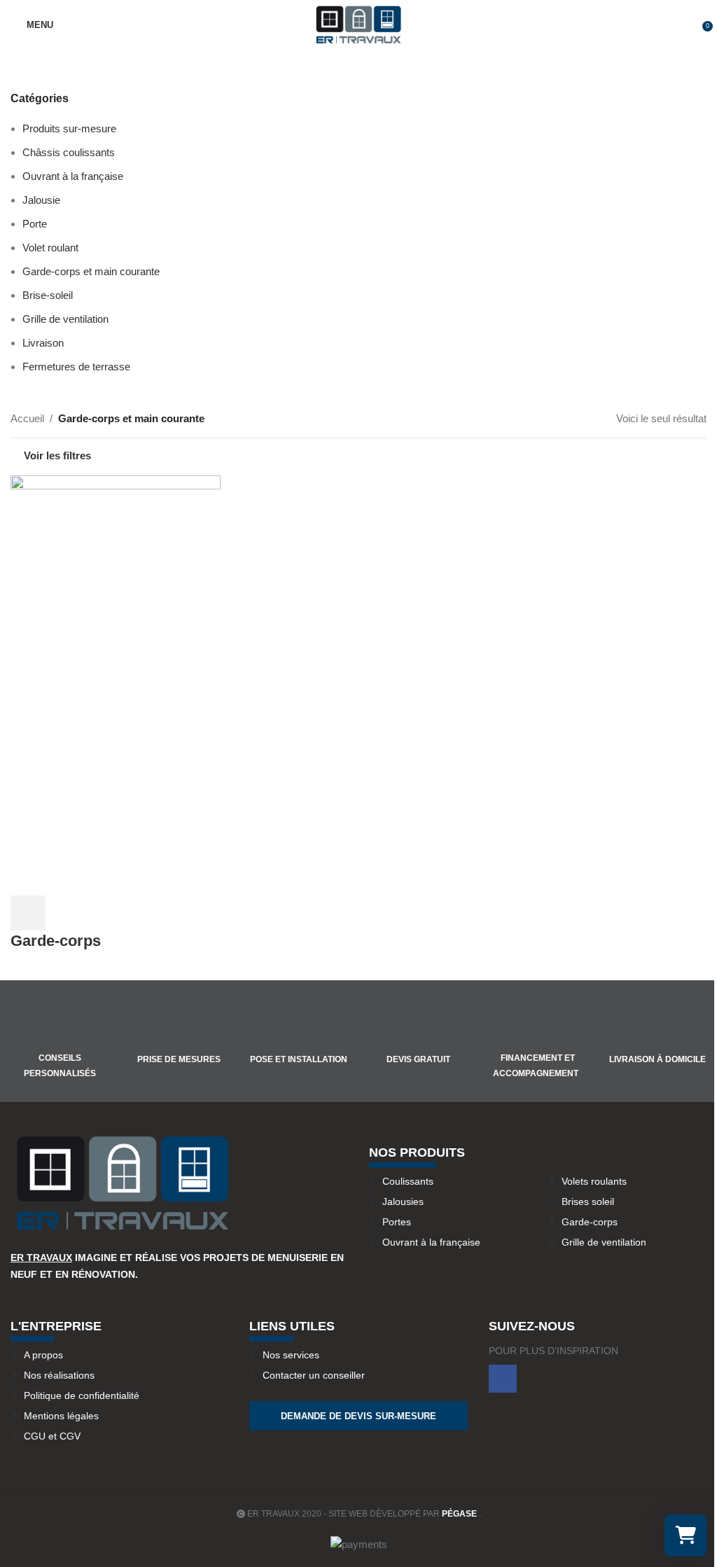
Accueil (27, 418)
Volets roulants (594, 1181)
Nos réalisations (59, 1375)
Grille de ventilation (65, 319)
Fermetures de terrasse (76, 366)
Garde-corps (56, 940)
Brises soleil (588, 1201)
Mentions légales (61, 1415)
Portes (396, 1221)
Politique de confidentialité (81, 1395)
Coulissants (407, 1181)
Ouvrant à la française (72, 176)
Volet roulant (50, 247)
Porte (34, 224)
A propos (43, 1354)
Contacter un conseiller (314, 1375)
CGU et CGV (52, 1436)
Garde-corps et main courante (91, 271)
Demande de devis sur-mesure (358, 1416)
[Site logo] (358, 23)
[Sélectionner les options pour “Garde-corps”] (28, 913)
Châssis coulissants (68, 152)
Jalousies (403, 1201)
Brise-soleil (47, 295)
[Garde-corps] (116, 579)
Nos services (291, 1354)
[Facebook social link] (503, 1379)
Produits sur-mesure (69, 128)
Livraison (43, 343)
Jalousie (41, 200)
